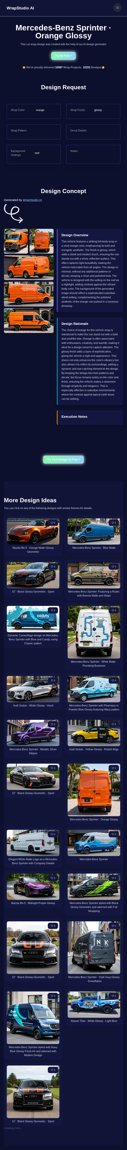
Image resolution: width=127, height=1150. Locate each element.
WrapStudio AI (32, 200)
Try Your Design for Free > (63, 459)
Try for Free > (63, 55)
